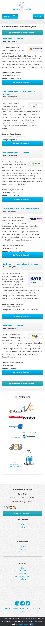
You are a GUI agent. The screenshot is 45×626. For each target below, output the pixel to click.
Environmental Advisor (13, 38)
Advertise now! (23, 513)
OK (31, 624)
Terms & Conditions (11, 608)
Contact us (22, 552)
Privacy (22, 608)
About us (30, 608)
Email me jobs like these (23, 32)
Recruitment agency (22, 576)
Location (22, 573)
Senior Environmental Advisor (16, 152)
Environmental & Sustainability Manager (21, 264)
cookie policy (23, 624)
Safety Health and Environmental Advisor (21, 208)
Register (22, 527)
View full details (23, 82)
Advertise (22, 549)
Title (22, 568)
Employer (22, 579)
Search (37, 16)
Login (23, 524)
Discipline (22, 571)
